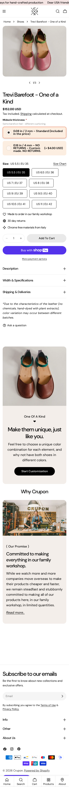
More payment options (34, 258)
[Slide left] (30, 83)
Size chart (59, 164)
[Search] (57, 11)
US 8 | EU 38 (41, 183)
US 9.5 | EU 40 (43, 193)
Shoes (20, 21)
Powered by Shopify (37, 770)
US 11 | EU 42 (44, 204)
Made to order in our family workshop (30, 214)
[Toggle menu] (4, 11)
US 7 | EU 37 (14, 183)
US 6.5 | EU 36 (45, 172)
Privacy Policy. (11, 709)
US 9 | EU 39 (15, 193)
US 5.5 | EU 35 (16, 172)
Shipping (26, 114)
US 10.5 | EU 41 (16, 204)
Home (7, 21)
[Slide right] (39, 83)
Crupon (18, 770)
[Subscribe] (62, 696)
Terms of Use (48, 705)
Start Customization (34, 471)
